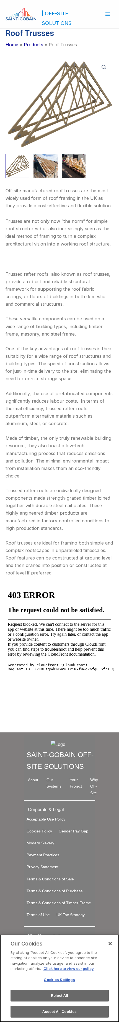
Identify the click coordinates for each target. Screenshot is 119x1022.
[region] (59, 978)
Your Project (76, 783)
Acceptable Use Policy (46, 819)
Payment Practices (43, 855)
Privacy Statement (42, 867)
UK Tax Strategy (70, 915)
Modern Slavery (40, 843)
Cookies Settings (59, 979)
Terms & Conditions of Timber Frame (59, 903)
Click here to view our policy (68, 968)
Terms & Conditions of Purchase (55, 891)
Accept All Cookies (59, 1011)
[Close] (110, 943)
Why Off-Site (94, 786)
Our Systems (53, 783)
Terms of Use (38, 915)
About (33, 780)
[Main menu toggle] (107, 14)
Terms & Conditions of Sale (50, 879)
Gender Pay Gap (73, 831)
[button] (104, 67)
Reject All (59, 995)
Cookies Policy (39, 831)
